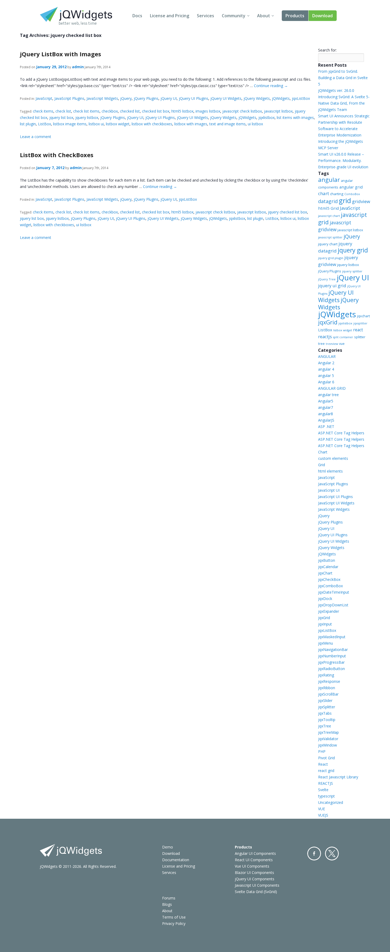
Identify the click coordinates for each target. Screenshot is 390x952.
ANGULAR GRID (332, 388)
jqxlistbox (266, 117)
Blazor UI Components (254, 872)
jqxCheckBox (329, 579)
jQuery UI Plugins (193, 98)
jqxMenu (325, 643)
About (263, 16)
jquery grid (353, 250)
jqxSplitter (326, 706)
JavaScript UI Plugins (335, 496)
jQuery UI (169, 98)
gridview (361, 201)
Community (233, 16)
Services (205, 16)
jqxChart (325, 573)
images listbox (208, 111)
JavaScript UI (329, 490)
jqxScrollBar (328, 694)
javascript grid (342, 218)
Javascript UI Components (257, 885)
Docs (137, 16)
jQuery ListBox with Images (60, 54)
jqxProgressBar (331, 662)
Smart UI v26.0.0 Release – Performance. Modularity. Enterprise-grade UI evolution (343, 160)
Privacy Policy (173, 923)
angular (329, 179)
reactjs (325, 336)
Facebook (314, 853)
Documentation (175, 859)
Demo (167, 847)
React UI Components (254, 859)
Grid (321, 464)
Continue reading (271, 85)
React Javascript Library (338, 776)
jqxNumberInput (332, 655)
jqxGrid (327, 322)
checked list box (155, 111)
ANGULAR (327, 356)
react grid (326, 770)
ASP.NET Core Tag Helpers (341, 432)
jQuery (126, 98)
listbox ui (96, 123)
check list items (86, 111)
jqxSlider (325, 700)
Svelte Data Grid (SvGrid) (256, 891)
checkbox (110, 111)
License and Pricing (169, 16)
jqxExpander (328, 611)
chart (323, 193)
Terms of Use (174, 917)
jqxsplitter (360, 323)
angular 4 (326, 369)
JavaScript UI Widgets (336, 502)
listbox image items (69, 123)
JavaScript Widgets (102, 98)
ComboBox (352, 194)
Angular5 (325, 401)
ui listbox (255, 123)
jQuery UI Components (254, 878)
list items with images (295, 117)
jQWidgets (281, 98)
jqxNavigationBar (333, 649)
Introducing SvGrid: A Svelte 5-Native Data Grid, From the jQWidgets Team (344, 103)
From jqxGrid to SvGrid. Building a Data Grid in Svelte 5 (343, 78)
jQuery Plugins (146, 98)
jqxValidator (328, 738)
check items (43, 111)
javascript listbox (278, 111)
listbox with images (190, 123)
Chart (322, 451)
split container (343, 337)
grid (345, 200)
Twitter (332, 853)
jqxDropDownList (333, 604)
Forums (168, 897)
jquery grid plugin (330, 258)
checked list (130, 111)
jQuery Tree (327, 279)
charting (336, 193)
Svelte (323, 789)
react (358, 330)
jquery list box (61, 117)
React (323, 764)
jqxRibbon (326, 687)
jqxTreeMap (328, 732)
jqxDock (325, 598)
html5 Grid (328, 208)
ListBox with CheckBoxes (56, 155)
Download (322, 16)
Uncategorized (330, 802)
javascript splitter (330, 237)
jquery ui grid (332, 285)
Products (294, 16)
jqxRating (326, 674)
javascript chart (329, 216)
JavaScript (44, 98)
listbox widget (117, 123)
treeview (332, 344)
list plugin (28, 123)
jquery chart (327, 244)
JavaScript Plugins (69, 98)
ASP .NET (326, 426)
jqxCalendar (328, 566)
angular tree (328, 394)
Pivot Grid (326, 757)
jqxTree (324, 725)
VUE (321, 808)
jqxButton (326, 560)
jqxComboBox (330, 585)
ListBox (44, 123)
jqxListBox (301, 98)
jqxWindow (327, 745)
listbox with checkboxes (152, 123)
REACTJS (325, 783)
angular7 (325, 407)
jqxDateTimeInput (333, 592)
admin (78, 66)
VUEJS (323, 815)
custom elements (333, 458)
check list (63, 111)
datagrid (328, 201)
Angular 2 (326, 362)
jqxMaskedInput (331, 636)
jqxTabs (325, 713)
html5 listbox (182, 111)
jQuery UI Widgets (225, 98)
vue (342, 343)
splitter (359, 337)
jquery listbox (86, 117)
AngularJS (326, 420)
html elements (330, 471)
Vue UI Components (252, 866)
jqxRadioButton (331, 668)
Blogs (167, 904)
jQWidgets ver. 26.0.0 (336, 90)
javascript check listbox (242, 111)
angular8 (325, 413)
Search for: (327, 50)
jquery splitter (352, 271)
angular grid (351, 187)
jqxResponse (329, 681)
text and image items (227, 123)
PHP (322, 751)
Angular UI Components (255, 853)
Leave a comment (35, 136)
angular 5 (326, 375)
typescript (326, 796)
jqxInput (325, 624)
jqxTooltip (326, 719)
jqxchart (363, 316)
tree (321, 343)
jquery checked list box (287, 212)
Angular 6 (326, 381)
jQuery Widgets (257, 98)
